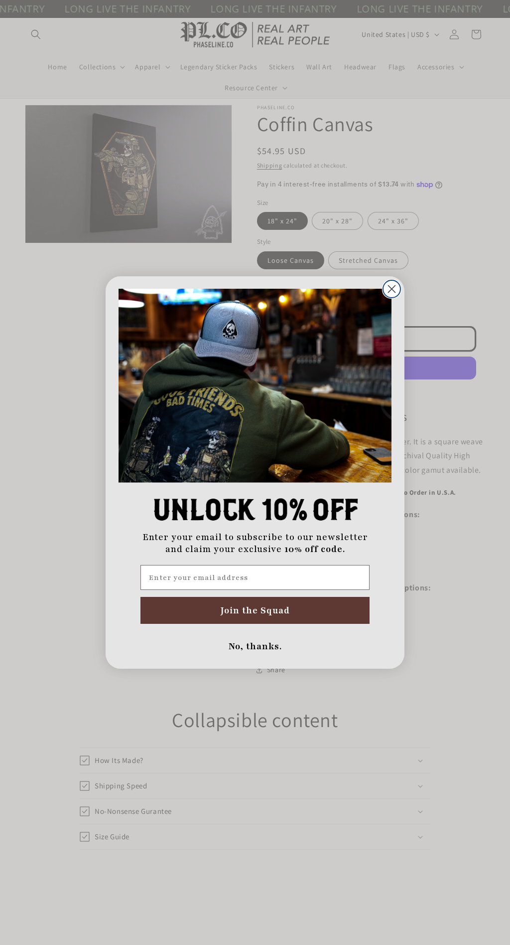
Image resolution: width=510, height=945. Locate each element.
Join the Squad (255, 610)
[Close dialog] (391, 289)
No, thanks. (255, 646)
